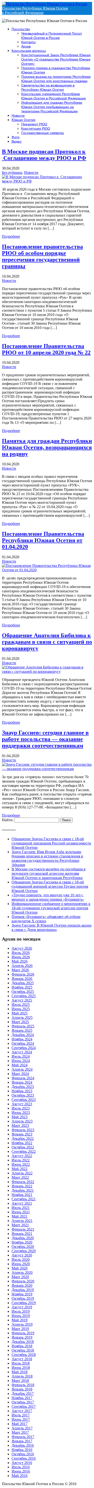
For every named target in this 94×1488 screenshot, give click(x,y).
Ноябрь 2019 (22, 1294)
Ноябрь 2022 (22, 1143)
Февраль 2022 (23, 1182)
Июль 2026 (21, 953)
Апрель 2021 (22, 1221)
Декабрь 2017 (23, 1393)
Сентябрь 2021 (24, 1199)
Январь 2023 (22, 1134)
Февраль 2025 (23, 1026)
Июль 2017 (21, 1415)
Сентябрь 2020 (24, 1251)
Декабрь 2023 (23, 1087)
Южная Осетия (23, 120)
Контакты (28, 42)
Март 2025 (20, 1022)
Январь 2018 (22, 1389)
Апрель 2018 (22, 1376)
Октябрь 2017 (23, 1402)
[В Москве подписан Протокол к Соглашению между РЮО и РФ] (47, 181)
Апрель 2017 (22, 1428)
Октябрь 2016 (23, 1454)
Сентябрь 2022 (24, 1151)
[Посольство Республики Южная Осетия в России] (44, 4)
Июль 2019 (21, 1311)
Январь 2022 (22, 1186)
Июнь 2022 (21, 1164)
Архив (26, 46)
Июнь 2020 (21, 1264)
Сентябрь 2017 (24, 1406)
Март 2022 (20, 1177)
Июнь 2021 (21, 1212)
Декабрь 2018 (23, 1342)
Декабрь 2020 (23, 1238)
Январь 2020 (22, 1285)
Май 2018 (19, 1372)
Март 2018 (20, 1381)
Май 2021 (19, 1216)
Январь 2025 (22, 1030)
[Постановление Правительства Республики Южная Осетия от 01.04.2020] (47, 570)
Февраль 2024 (23, 1078)
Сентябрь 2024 (24, 1048)
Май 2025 (19, 1013)
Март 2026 (20, 970)
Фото (16, 137)
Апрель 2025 (22, 1017)
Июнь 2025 (21, 1009)
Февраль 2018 (23, 1385)
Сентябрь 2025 (24, 996)
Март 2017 (20, 1432)
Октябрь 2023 (23, 1095)
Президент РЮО (34, 124)
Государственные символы (42, 133)
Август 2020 (22, 1255)
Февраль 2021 (23, 1229)
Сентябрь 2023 (24, 1100)
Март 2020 (20, 1277)
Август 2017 (22, 1411)
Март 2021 (20, 1225)
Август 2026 (22, 948)
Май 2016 (19, 1476)
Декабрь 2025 (23, 983)
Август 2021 (22, 1203)
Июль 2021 (21, 1208)
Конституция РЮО (35, 128)
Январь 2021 (22, 1234)
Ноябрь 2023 (22, 1091)
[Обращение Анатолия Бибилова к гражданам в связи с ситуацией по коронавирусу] (47, 671)
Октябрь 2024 (23, 1043)
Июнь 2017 (21, 1419)
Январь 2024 (22, 1082)
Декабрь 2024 (23, 1035)
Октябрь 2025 (23, 992)
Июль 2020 (21, 1259)
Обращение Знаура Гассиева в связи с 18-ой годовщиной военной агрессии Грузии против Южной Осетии (50, 886)
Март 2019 (20, 1329)
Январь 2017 (22, 1441)
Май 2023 (19, 1117)
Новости (18, 115)
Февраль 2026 (23, 974)
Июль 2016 (21, 1467)
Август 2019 (22, 1307)
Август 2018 (22, 1359)
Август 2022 (22, 1156)
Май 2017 (19, 1424)
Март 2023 (20, 1126)
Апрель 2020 (22, 1272)
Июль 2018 (21, 1363)
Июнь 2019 (21, 1316)
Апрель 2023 (22, 1121)
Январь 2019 (22, 1337)
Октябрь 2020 (23, 1247)
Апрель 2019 (22, 1324)
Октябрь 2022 (23, 1147)
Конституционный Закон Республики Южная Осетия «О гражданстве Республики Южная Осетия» (56, 59)
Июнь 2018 (21, 1368)
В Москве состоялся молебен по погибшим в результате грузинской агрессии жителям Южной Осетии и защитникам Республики (49, 873)
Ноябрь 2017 (22, 1398)
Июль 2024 (21, 1056)
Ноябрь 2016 (22, 1450)
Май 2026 (19, 961)
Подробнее (11, 236)
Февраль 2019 (23, 1333)
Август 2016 (22, 1463)
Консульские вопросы (29, 51)
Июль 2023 (21, 1108)
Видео (16, 141)
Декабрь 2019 (23, 1290)
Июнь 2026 (21, 957)
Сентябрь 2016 (24, 1458)
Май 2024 (19, 1065)
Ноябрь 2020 (22, 1242)
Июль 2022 (21, 1160)
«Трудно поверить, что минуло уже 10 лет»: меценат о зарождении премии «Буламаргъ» (48, 897)
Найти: (7, 820)
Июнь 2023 (21, 1113)
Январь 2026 (22, 979)
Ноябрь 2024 (22, 1039)
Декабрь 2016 (23, 1445)
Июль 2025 (21, 1004)
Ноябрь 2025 (22, 987)
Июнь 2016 (21, 1471)
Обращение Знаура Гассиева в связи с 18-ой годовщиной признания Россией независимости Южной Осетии (51, 843)
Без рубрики (12, 172)
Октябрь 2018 (23, 1350)
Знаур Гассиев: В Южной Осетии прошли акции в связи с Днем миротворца (52, 927)
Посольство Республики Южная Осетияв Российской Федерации (35, 10)
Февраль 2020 (23, 1281)
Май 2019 (19, 1320)
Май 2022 (19, 1169)
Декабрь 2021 (23, 1190)
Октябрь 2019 (23, 1298)
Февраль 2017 (23, 1437)
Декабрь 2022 (23, 1138)
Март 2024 (20, 1074)
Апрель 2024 (22, 1069)
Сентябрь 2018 (24, 1355)
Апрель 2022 (22, 1173)
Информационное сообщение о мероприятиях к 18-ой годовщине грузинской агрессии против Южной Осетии (51, 908)
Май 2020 (19, 1268)
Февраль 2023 (23, 1130)
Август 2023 (22, 1104)
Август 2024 (22, 1052)
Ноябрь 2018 (22, 1346)
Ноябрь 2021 (22, 1195)
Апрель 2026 (22, 966)
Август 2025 (22, 1000)
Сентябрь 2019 (24, 1303)
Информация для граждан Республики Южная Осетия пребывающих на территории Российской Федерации (51, 107)
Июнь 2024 (21, 1061)
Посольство (21, 29)
